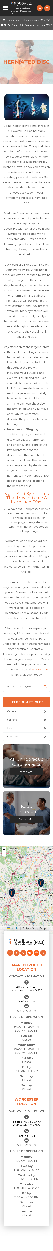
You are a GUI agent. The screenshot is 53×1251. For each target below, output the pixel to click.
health (11, 728)
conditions (13, 736)
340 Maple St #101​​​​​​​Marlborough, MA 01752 (26, 989)
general (12, 711)
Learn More (25, 771)
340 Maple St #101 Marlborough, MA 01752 (28, 20)
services (12, 719)
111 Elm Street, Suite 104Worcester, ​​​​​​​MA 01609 (26, 1123)
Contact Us (25, 819)
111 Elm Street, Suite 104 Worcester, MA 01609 (28, 25)
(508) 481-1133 (26, 1001)
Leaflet (15, 928)
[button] (41, 883)
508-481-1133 (40, 669)
